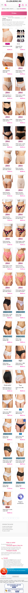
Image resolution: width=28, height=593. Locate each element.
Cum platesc (11, 580)
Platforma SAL (11, 582)
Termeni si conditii (20, 580)
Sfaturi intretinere (25, 581)
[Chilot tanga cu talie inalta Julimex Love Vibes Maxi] (7, 254)
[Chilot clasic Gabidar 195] (20, 328)
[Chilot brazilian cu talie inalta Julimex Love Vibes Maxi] (7, 279)
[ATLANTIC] (7, 410)
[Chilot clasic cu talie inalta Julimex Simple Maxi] (20, 84)
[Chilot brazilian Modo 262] (7, 59)
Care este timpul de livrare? (7, 529)
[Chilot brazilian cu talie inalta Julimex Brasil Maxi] (7, 84)
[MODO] (7, 68)
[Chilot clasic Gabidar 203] (20, 303)
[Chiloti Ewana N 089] (7, 35)
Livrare (15, 580)
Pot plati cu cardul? (6, 530)
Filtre (14, 13)
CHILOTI (11, 8)
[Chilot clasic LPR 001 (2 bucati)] (20, 425)
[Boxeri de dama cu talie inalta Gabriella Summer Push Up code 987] (7, 376)
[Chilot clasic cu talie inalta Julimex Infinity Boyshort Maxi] (7, 108)
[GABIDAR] (7, 312)
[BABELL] (20, 385)
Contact (1, 580)
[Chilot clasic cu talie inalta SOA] (7, 498)
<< (3, 518)
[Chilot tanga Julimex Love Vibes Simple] (20, 279)
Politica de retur (18, 581)
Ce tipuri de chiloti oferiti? (7, 526)
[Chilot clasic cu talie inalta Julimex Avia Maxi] (20, 133)
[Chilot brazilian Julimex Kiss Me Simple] (7, 230)
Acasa (4, 8)
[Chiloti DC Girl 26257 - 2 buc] (20, 35)
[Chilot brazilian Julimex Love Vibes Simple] (20, 254)
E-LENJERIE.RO (14, 1)
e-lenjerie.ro (11, 559)
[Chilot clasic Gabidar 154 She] (7, 352)
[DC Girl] (20, 44)
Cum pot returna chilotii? (7, 527)
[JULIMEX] (20, 68)
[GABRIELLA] (7, 385)
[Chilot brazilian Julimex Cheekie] (7, 181)
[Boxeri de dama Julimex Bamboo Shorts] (20, 157)
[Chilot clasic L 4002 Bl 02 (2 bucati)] (20, 352)
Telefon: (21, 8)
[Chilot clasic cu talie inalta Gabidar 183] (20, 449)
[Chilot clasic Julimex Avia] (7, 133)
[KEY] (20, 410)
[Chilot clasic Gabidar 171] (20, 474)
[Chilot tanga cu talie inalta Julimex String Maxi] (20, 59)
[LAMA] (20, 361)
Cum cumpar (6, 580)
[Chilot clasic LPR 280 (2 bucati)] (20, 401)
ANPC (1, 582)
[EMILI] (7, 507)
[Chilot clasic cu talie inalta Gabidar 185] (7, 449)
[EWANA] (7, 44)
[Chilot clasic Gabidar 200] (7, 328)
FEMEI (7, 8)
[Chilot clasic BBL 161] (20, 376)
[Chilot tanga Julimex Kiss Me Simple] (20, 206)
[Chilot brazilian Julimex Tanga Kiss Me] (7, 206)
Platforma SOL (6, 582)
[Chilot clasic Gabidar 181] (7, 474)
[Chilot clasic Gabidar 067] (7, 425)
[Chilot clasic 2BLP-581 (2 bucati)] (7, 401)
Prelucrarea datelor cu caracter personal (7, 581)
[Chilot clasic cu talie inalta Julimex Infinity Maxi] (20, 108)
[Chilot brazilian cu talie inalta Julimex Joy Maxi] (7, 157)
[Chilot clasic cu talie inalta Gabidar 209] (7, 303)
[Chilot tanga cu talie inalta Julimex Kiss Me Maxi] (20, 230)
